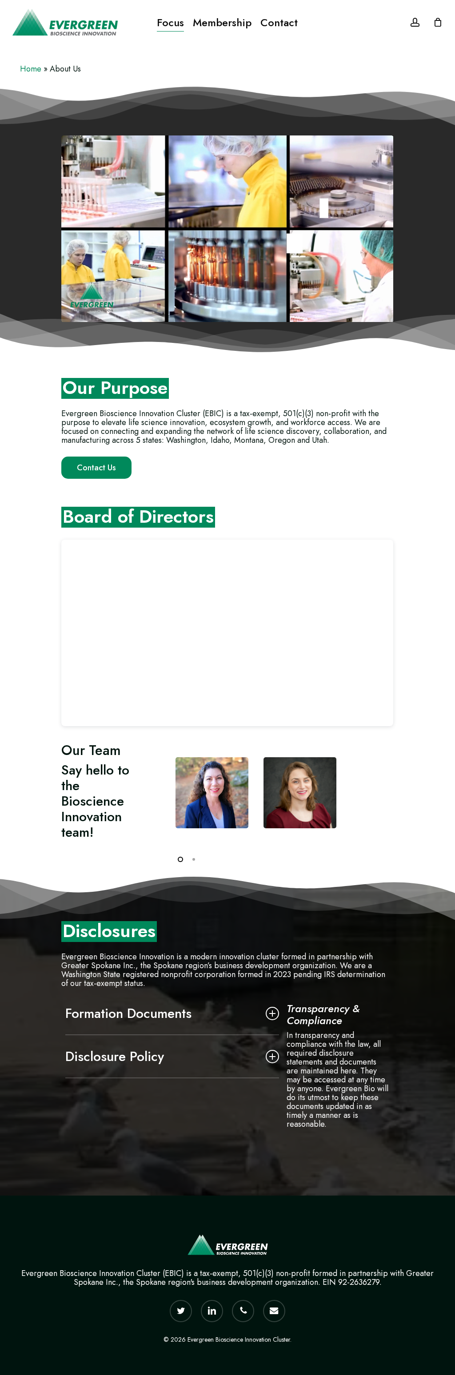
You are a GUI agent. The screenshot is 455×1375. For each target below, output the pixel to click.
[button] (96, 468)
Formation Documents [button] (128, 1013)
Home (30, 69)
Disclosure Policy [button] (114, 1056)
